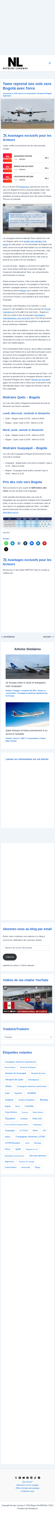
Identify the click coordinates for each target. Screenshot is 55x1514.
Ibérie (35, 1130)
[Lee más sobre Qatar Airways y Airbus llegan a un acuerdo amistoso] (27, 714)
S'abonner (10, 957)
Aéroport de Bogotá (44, 93)
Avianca (9, 1100)
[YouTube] (24, 1478)
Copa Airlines (11, 1112)
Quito (18, 1149)
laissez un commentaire (27, 93)
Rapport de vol (32, 1149)
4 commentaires (32, 738)
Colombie (29, 1106)
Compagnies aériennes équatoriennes (32, 693)
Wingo (22, 291)
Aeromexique (10, 1067)
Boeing (44, 1099)
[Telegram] (39, 1478)
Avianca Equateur (26, 1100)
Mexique (37, 1143)
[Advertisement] (27, 27)
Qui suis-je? (27, 1482)
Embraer (24, 1119)
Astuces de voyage (26, 1162)
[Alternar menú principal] (49, 63)
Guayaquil (10, 1130)
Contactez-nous (27, 1491)
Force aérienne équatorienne (16, 1125)
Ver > (47, 158)
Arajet (7, 1093)
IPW (44, 1131)
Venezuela (25, 1167)
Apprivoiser (7, 96)
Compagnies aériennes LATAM (30, 1136)
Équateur (10, 1118)
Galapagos (37, 1125)
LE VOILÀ (24, 1131)
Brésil (17, 1106)
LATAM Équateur (12, 1143)
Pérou (7, 1149)
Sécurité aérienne (37, 1155)
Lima (27, 1143)
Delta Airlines (38, 1112)
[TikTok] (35, 1478)
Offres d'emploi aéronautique (28, 1488)
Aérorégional (33, 1080)
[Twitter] (16, 1478)
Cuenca (25, 1112)
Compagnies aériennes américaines (32, 1086)
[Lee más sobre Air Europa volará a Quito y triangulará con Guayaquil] (27, 667)
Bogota (8, 1106)
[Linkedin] (31, 1478)
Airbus (43, 738)
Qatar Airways (11, 741)
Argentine (18, 1093)
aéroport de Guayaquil (40, 380)
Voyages (16, 691)
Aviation (9, 691)
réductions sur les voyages (27, 1485)
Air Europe (10, 696)
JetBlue (8, 1137)
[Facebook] (20, 1478)
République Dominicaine (14, 1156)
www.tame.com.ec (10, 512)
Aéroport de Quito (14, 1079)
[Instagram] (27, 1478)
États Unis (37, 1119)
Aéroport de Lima (38, 1073)
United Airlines (11, 1167)
